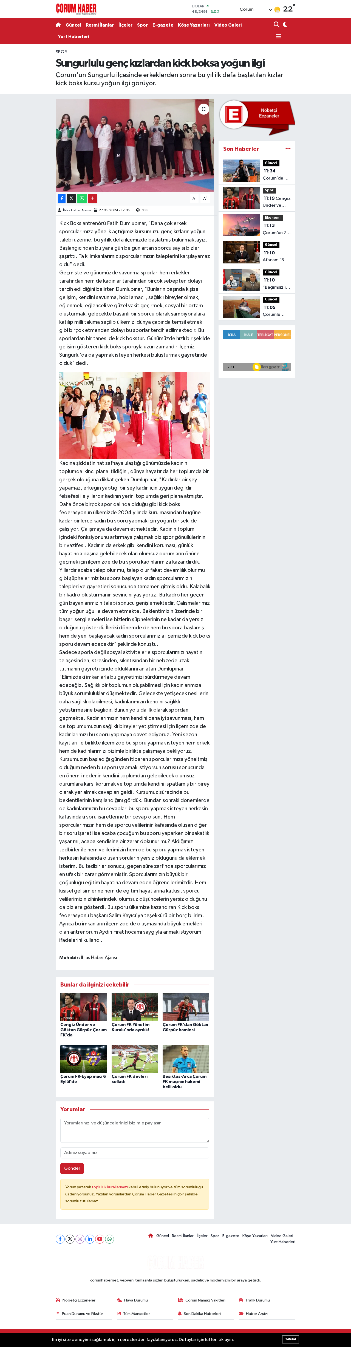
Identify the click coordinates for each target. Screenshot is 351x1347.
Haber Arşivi (257, 1314)
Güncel (73, 25)
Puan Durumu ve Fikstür (82, 1314)
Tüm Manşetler (136, 1314)
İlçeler (125, 25)
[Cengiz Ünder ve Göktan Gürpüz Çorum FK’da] (83, 1007)
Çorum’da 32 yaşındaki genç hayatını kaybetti (276, 175)
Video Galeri (228, 25)
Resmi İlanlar (100, 25)
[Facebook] (60, 1239)
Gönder (72, 1168)
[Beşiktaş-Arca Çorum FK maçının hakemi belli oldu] (186, 1058)
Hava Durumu (136, 1300)
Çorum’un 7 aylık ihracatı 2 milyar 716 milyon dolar (275, 229)
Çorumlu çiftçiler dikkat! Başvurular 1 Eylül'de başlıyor (275, 311)
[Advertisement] (33, 131)
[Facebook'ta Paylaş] (62, 198)
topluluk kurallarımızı (110, 1187)
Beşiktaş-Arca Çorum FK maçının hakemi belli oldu (184, 1081)
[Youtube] (99, 1239)
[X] (70, 1239)
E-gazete (162, 25)
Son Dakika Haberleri (202, 1314)
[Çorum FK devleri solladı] (135, 1058)
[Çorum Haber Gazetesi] (76, 9)
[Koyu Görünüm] (284, 25)
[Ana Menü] (277, 37)
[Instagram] (79, 1239)
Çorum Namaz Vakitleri (205, 1300)
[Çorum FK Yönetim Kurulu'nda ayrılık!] (135, 1007)
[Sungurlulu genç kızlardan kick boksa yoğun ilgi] (135, 145)
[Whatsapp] (109, 1239)
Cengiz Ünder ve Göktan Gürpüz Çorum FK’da (83, 1029)
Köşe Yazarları (194, 25)
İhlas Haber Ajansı (77, 210)
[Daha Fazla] (92, 198)
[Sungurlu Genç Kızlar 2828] (135, 415)
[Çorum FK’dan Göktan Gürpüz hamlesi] (186, 1007)
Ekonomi (273, 218)
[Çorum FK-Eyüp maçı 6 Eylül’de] (83, 1058)
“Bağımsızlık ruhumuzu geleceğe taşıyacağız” (275, 284)
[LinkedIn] (89, 1239)
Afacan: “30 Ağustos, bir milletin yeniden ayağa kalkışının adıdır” (275, 257)
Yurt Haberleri (73, 36)
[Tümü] (288, 149)
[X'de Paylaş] (71, 198)
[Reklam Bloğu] (257, 117)
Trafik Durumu (257, 1300)
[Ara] (277, 25)
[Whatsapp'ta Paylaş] (82, 198)
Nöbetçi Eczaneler (79, 1300)
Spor (142, 25)
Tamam (290, 1339)
